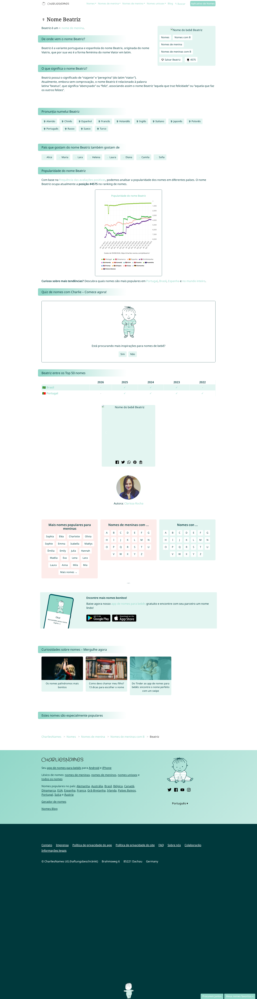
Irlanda (112, 790)
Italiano (159, 121)
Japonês (177, 121)
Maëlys (88, 543)
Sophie (49, 543)
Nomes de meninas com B (176, 51)
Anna (65, 565)
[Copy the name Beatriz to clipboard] (140, 462)
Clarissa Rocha (133, 503)
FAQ (161, 845)
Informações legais (54, 850)
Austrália (97, 786)
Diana (129, 157)
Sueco (86, 128)
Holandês (124, 121)
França (81, 790)
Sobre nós (174, 845)
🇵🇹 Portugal (50, 393)
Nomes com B (183, 37)
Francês (105, 121)
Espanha (173, 281)
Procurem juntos (212, 996)
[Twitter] (169, 789)
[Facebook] (176, 789)
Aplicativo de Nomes (203, 3)
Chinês (68, 121)
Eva (65, 557)
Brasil (163, 281)
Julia (73, 550)
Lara (80, 157)
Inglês (142, 121)
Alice (49, 157)
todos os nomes (52, 779)
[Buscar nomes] (176, 4)
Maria (65, 157)
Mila (75, 565)
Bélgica (118, 786)
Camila (145, 157)
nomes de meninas (77, 775)
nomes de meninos (103, 775)
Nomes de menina (108, 3)
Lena (74, 557)
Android (94, 768)
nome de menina (73, 28)
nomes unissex (127, 775)
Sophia (50, 536)
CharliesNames (51, 736)
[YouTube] (182, 789)
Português (52, 128)
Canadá (129, 786)
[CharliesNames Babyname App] (56, 3)
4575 (193, 59)
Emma (61, 543)
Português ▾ (180, 803)
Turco (102, 128)
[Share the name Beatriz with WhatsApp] (128, 462)
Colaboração (193, 845)
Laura (112, 157)
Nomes (90, 3)
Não (132, 354)
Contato (46, 845)
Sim (122, 354)
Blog (170, 3)
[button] (106, 432)
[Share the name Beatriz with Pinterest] (134, 462)
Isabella (74, 543)
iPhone (107, 768)
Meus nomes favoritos (239, 996)
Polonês (196, 121)
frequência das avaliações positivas (82, 180)
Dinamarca (48, 790)
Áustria (69, 794)
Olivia (88, 536)
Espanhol (86, 121)
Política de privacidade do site (135, 845)
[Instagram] (188, 789)
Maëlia (54, 557)
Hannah (85, 550)
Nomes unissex (155, 3)
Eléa (61, 536)
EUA (60, 790)
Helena (96, 157)
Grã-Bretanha (96, 790)
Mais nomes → (68, 572)
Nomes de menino (132, 3)
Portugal (152, 281)
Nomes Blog (49, 809)
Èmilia (51, 550)
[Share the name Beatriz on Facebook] (116, 462)
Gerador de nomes (53, 801)
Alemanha (83, 786)
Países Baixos (127, 790)
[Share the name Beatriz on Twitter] (122, 462)
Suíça (57, 794)
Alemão (50, 121)
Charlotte (74, 536)
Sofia (162, 157)
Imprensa (62, 845)
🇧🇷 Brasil (48, 387)
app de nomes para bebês (128, 603)
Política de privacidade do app (92, 845)
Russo (70, 128)
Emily (63, 550)
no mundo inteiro (193, 281)
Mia (85, 565)
